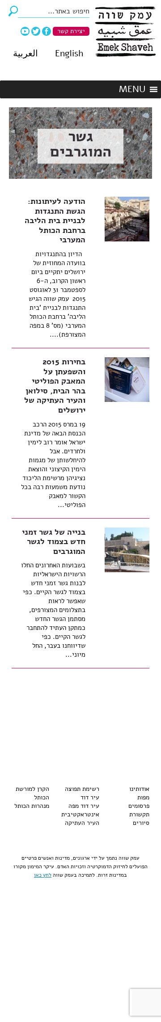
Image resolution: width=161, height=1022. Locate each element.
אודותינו (139, 789)
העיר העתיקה (82, 823)
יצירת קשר (71, 31)
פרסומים (138, 806)
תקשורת (139, 814)
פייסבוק (46, 31)
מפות (143, 797)
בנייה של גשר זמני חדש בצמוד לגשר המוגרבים (53, 542)
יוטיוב (25, 31)
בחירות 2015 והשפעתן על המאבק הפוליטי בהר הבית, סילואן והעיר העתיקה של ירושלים (54, 385)
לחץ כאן (42, 874)
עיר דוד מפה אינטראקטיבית (80, 810)
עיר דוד (89, 797)
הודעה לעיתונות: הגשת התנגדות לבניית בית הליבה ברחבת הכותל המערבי (55, 220)
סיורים (141, 823)
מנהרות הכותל (31, 806)
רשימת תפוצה (82, 789)
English (69, 53)
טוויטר (35, 31)
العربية (25, 53)
